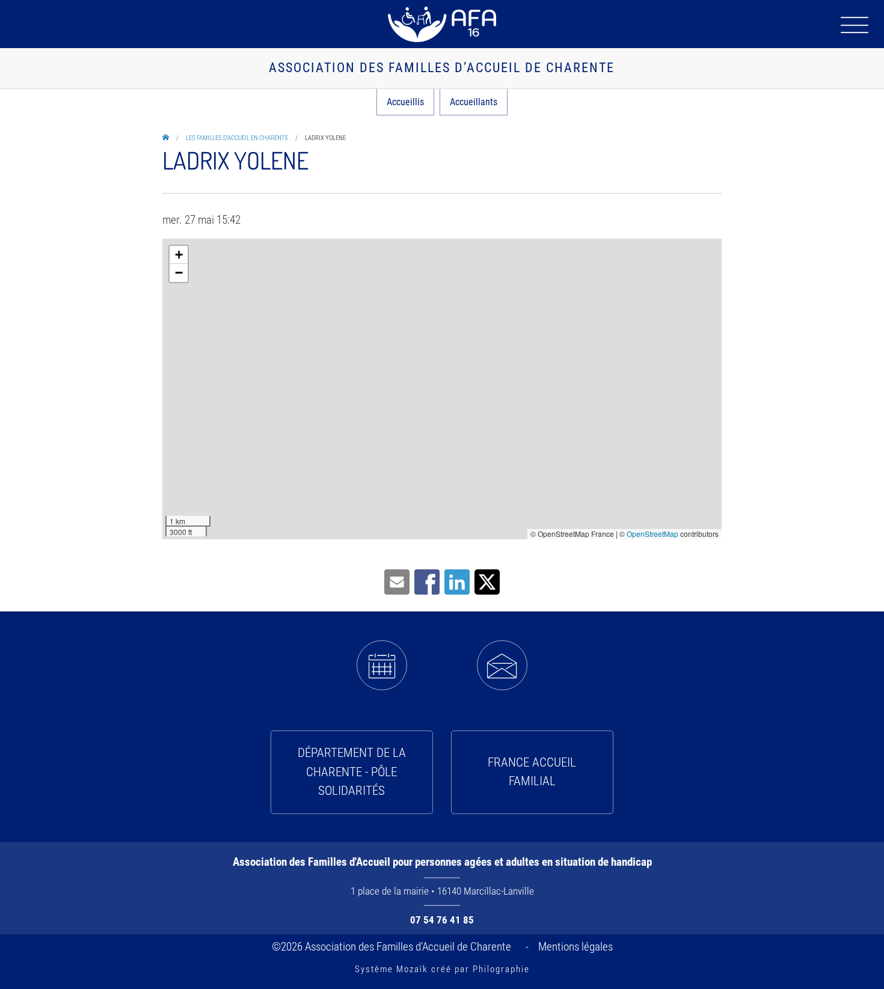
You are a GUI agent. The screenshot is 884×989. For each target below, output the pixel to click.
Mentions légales (575, 947)
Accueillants (473, 102)
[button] (179, 255)
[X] (487, 581)
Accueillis (405, 102)
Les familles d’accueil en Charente (237, 138)
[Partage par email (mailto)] (397, 581)
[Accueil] (442, 24)
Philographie (501, 969)
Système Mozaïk (391, 969)
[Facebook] (427, 581)
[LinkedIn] (457, 581)
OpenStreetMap (652, 533)
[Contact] (502, 665)
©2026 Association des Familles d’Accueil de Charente (394, 947)
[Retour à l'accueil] (165, 138)
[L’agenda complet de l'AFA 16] (382, 665)
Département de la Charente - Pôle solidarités (352, 772)
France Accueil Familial (532, 772)
